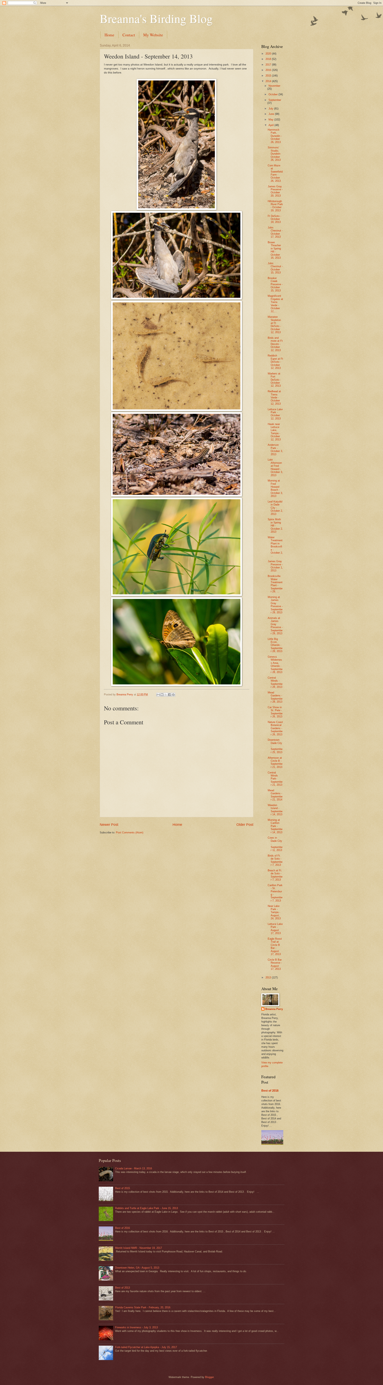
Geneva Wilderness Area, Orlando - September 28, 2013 (275, 664)
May (271, 119)
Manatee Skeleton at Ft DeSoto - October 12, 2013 (274, 324)
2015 (269, 75)
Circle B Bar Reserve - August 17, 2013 (275, 964)
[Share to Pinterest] (173, 695)
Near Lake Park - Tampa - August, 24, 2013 (274, 912)
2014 (269, 81)
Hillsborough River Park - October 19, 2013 (275, 206)
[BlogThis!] (162, 695)
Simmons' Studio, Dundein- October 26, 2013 (274, 153)
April (271, 125)
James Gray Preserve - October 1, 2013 (275, 566)
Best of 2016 (269, 1090)
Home (109, 35)
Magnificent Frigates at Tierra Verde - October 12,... (275, 303)
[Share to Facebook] (170, 695)
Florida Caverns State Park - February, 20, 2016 (142, 1307)
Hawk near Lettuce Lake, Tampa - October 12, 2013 (274, 432)
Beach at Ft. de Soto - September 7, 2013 (275, 875)
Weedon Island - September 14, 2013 (275, 810)
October (273, 94)
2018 (269, 59)
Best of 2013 (122, 1287)
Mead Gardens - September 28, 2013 (275, 697)
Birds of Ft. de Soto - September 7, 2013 (275, 860)
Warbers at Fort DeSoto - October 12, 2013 (274, 379)
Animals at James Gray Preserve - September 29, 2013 (275, 626)
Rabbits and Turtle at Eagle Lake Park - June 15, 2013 (146, 1208)
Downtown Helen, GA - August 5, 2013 (137, 1267)
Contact (128, 35)
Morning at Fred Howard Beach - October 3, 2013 (275, 488)
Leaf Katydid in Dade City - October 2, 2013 (275, 507)
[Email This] (158, 695)
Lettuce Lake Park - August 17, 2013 (275, 928)
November (274, 85)
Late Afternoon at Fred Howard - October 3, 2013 (275, 467)
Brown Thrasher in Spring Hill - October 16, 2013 (274, 250)
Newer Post (109, 825)
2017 (269, 64)
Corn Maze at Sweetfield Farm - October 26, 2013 (275, 173)
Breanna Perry (274, 1009)
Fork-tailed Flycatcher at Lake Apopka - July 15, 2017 (146, 1347)
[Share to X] (166, 695)
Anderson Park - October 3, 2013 (275, 449)
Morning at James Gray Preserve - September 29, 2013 (275, 605)
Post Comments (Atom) (129, 832)
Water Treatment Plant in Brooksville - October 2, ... (275, 546)
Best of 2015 (122, 1188)
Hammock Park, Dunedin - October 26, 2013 (275, 136)
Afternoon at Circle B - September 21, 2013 (275, 762)
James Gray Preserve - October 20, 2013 (275, 191)
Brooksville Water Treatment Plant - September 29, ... (275, 584)
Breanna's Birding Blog (156, 18)
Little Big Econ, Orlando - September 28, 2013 (275, 645)
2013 (269, 977)
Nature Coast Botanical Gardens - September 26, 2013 (275, 728)
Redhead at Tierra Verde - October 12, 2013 (274, 397)
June (271, 113)
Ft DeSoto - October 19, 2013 (274, 219)
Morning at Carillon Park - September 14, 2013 (275, 826)
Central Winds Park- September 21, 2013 (275, 778)
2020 (269, 53)
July (271, 108)
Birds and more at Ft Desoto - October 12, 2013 (275, 344)
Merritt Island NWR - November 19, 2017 (138, 1247)
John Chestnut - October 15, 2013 (275, 268)
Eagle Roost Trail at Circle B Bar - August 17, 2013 (275, 946)
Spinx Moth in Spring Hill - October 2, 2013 (275, 525)
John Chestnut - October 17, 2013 (275, 232)
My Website (153, 35)
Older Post (244, 825)
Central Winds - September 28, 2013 (275, 682)
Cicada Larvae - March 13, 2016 (133, 1168)
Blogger (209, 1377)
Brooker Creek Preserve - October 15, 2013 (275, 284)
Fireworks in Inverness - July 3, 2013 (136, 1327)
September (274, 99)
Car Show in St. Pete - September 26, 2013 (275, 712)
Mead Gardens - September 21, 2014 (275, 795)
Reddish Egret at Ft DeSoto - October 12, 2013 (275, 361)
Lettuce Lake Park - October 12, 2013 (275, 414)
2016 (269, 70)
